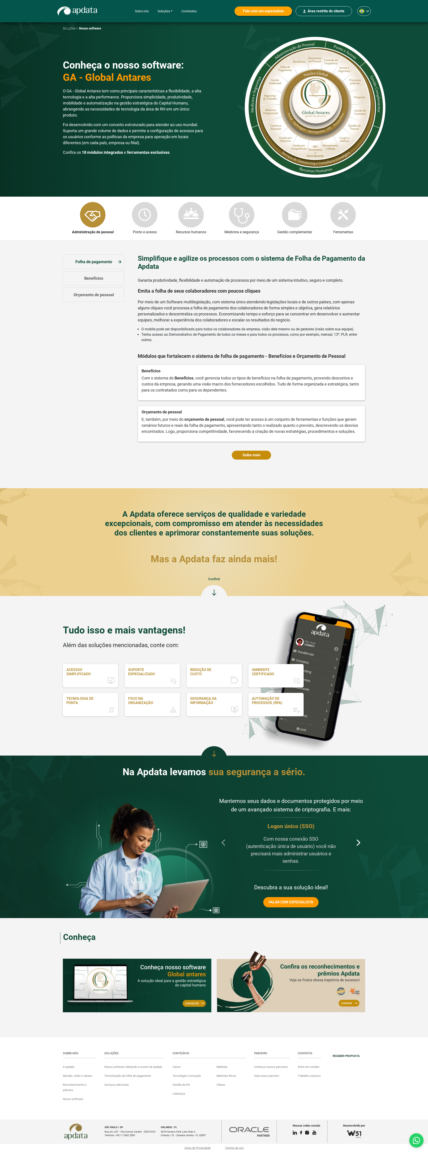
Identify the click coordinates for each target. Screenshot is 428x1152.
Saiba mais (251, 455)
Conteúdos (189, 11)
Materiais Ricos (226, 1075)
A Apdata (68, 1067)
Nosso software (73, 1099)
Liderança (179, 1093)
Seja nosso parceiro (266, 1075)
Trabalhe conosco (309, 1075)
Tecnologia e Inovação (187, 1075)
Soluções (164, 11)
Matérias (222, 1067)
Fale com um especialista (263, 11)
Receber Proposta (346, 1056)
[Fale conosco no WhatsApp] (416, 1140)
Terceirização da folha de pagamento (127, 1075)
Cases (177, 1067)
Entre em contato (308, 1067)
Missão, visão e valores (77, 1075)
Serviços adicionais (116, 1084)
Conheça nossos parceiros (271, 1067)
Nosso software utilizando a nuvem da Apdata (133, 1067)
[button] (223, 843)
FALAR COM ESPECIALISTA (291, 902)
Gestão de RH (181, 1084)
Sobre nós (142, 11)
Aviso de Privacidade (198, 1148)
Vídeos (220, 1084)
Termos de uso (234, 1148)
